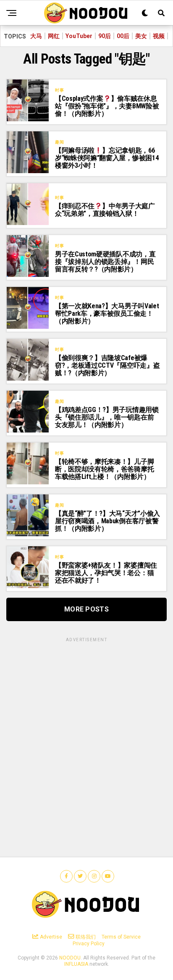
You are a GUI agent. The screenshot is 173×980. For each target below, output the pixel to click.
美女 (141, 36)
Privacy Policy (89, 944)
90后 (104, 36)
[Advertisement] (86, 729)
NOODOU (70, 958)
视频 (159, 36)
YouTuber (79, 36)
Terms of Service (121, 937)
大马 (36, 36)
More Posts (86, 609)
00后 (123, 36)
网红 (54, 36)
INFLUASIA (76, 964)
